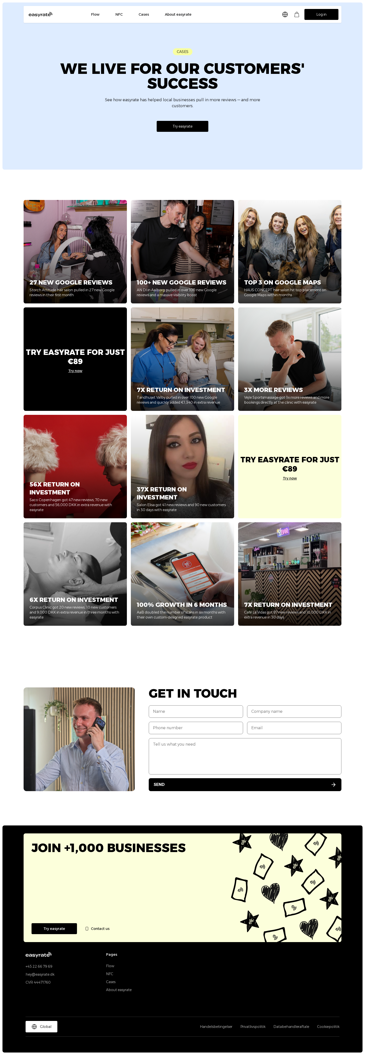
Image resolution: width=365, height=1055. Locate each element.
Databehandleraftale (291, 1026)
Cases (144, 14)
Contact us (100, 928)
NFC (119, 14)
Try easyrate (182, 126)
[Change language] (285, 14)
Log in (321, 14)
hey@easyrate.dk (40, 974)
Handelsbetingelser (216, 1026)
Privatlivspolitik (252, 1026)
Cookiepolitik (328, 1026)
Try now (75, 371)
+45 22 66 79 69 (39, 966)
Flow (95, 14)
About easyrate (178, 14)
